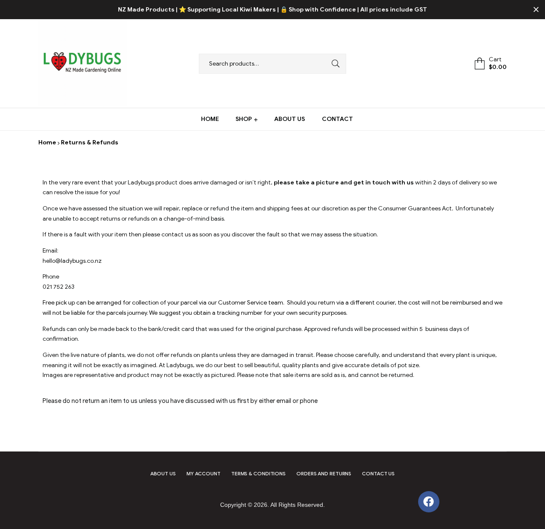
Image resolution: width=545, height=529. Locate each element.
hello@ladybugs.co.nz (72, 260)
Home (47, 142)
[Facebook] (428, 501)
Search (333, 64)
